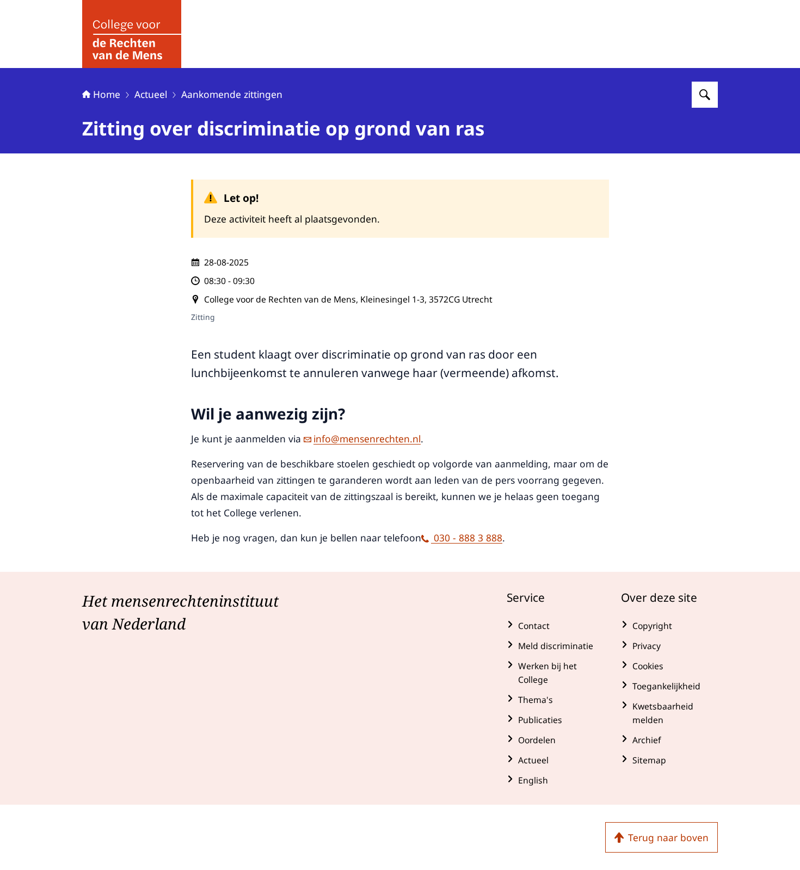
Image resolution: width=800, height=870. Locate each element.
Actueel (150, 94)
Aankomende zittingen (231, 94)
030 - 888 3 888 (466, 537)
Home (106, 94)
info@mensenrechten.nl (367, 438)
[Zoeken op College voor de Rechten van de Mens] (705, 95)
